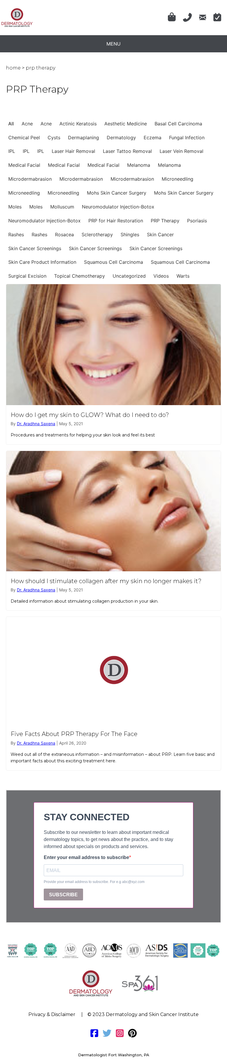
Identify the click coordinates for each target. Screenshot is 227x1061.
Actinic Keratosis (78, 124)
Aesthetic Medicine (125, 124)
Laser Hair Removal (73, 151)
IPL (11, 151)
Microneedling (177, 179)
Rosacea (64, 234)
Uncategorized (129, 276)
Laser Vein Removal (181, 151)
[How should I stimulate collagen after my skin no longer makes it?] (113, 531)
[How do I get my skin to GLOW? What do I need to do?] (113, 364)
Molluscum (62, 207)
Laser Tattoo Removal (127, 151)
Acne (27, 124)
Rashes (16, 234)
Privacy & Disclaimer (51, 1014)
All (11, 124)
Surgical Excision (27, 276)
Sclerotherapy (97, 234)
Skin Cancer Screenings (34, 248)
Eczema (152, 137)
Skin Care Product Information (42, 262)
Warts (182, 276)
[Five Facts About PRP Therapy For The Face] (113, 693)
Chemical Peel (24, 137)
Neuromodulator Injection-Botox (118, 207)
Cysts (54, 137)
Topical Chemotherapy (79, 276)
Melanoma (138, 165)
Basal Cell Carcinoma (178, 124)
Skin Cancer (160, 234)
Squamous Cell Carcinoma (113, 262)
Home (13, 68)
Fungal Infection (187, 137)
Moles (15, 207)
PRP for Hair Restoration (115, 221)
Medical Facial (24, 165)
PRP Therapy (165, 221)
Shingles (130, 234)
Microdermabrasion (30, 179)
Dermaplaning (83, 137)
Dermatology (121, 137)
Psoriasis (197, 221)
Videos (161, 276)
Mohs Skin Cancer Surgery (116, 193)
